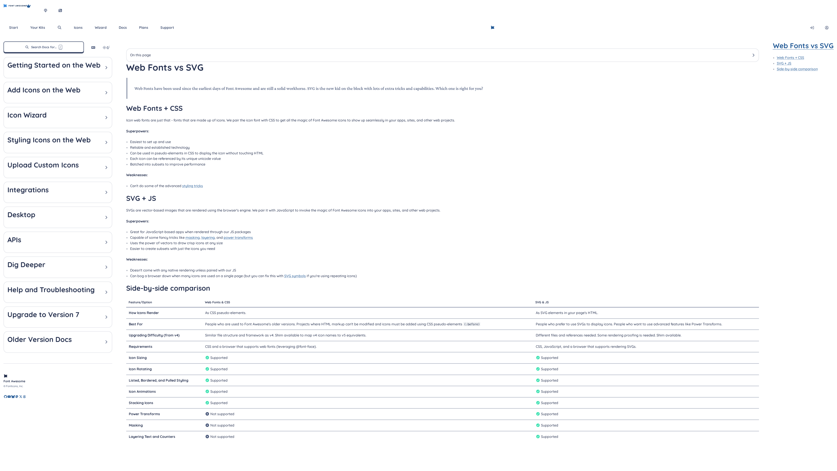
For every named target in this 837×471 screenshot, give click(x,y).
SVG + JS (784, 63)
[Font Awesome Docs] (492, 28)
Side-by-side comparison (797, 69)
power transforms (238, 237)
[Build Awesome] (33, 10)
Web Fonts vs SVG (803, 45)
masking (192, 237)
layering (208, 237)
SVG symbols (295, 276)
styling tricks (192, 186)
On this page (140, 55)
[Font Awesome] (14, 10)
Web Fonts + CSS (790, 57)
